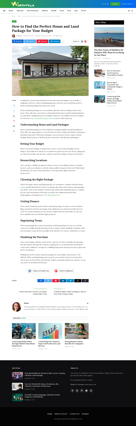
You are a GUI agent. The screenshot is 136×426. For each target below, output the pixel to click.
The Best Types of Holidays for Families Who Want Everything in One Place (109, 52)
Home (11, 11)
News (62, 11)
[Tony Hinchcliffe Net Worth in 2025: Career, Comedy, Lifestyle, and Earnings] (17, 376)
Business (20, 11)
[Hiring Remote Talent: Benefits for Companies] (77, 331)
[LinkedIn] (14, 116)
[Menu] (4, 10)
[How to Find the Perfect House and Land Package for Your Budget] (50, 71)
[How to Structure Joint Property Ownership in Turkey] (99, 73)
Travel (83, 11)
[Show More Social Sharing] (63, 41)
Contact (115, 4)
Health (53, 11)
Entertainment (33, 11)
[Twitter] (14, 111)
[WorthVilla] (23, 4)
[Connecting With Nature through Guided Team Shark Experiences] (24, 331)
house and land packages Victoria (42, 118)
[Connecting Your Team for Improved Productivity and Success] (50, 331)
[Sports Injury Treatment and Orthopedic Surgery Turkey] (99, 85)
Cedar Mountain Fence (51, 195)
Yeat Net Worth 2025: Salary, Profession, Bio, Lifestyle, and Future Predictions (42, 385)
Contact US (74, 414)
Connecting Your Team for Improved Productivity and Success (49, 344)
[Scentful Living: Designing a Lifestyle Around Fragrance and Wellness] (17, 397)
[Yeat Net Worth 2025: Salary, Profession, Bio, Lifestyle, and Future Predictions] (17, 386)
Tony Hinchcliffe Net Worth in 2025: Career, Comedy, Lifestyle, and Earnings (45, 374)
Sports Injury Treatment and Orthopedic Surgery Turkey (114, 86)
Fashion (45, 11)
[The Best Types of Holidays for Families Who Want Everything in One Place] (109, 37)
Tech (69, 11)
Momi (20, 36)
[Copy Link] (14, 131)
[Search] (129, 10)
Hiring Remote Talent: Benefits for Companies (74, 343)
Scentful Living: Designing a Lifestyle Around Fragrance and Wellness (42, 396)
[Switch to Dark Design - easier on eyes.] (132, 10)
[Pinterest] (14, 121)
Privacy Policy (61, 414)
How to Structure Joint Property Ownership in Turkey (115, 73)
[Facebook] (14, 106)
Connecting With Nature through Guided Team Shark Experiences (23, 344)
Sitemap (85, 414)
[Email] (14, 126)
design (22, 187)
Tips (76, 11)
